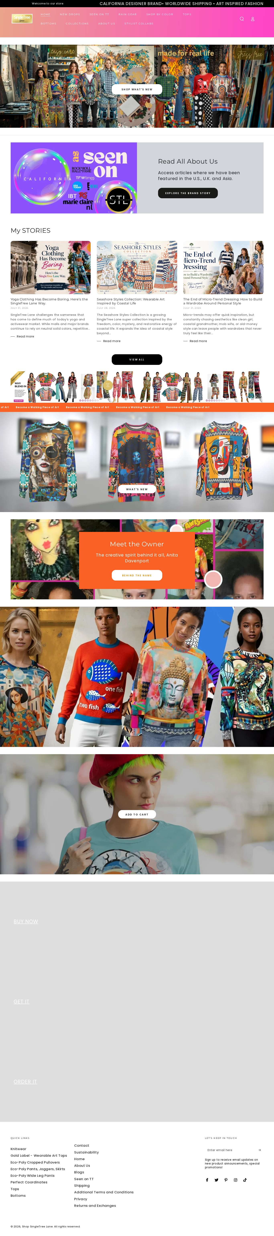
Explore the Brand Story (188, 193)
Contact (81, 1145)
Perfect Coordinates (29, 1182)
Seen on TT (84, 1179)
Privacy (80, 1199)
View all (136, 359)
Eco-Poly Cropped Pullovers (35, 1162)
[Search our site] (241, 18)
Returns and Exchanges (95, 1205)
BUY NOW (26, 921)
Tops (15, 1189)
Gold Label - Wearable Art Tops (39, 1155)
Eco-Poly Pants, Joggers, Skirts (38, 1169)
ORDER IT (25, 1081)
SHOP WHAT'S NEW (137, 89)
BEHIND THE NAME (137, 575)
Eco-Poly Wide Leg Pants (33, 1175)
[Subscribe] (261, 1150)
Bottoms (18, 1195)
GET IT (21, 1001)
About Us (82, 1165)
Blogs (79, 1172)
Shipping (82, 1185)
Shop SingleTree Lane (37, 1226)
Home (79, 1158)
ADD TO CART (137, 814)
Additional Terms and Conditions (104, 1192)
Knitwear (18, 1148)
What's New (137, 489)
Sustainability (86, 1152)
